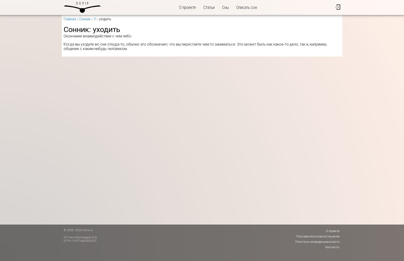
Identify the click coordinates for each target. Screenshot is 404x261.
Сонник (84, 19)
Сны (225, 7)
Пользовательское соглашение (317, 236)
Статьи (209, 7)
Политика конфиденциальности (317, 241)
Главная (70, 19)
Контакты (332, 247)
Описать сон (246, 7)
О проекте (187, 7)
